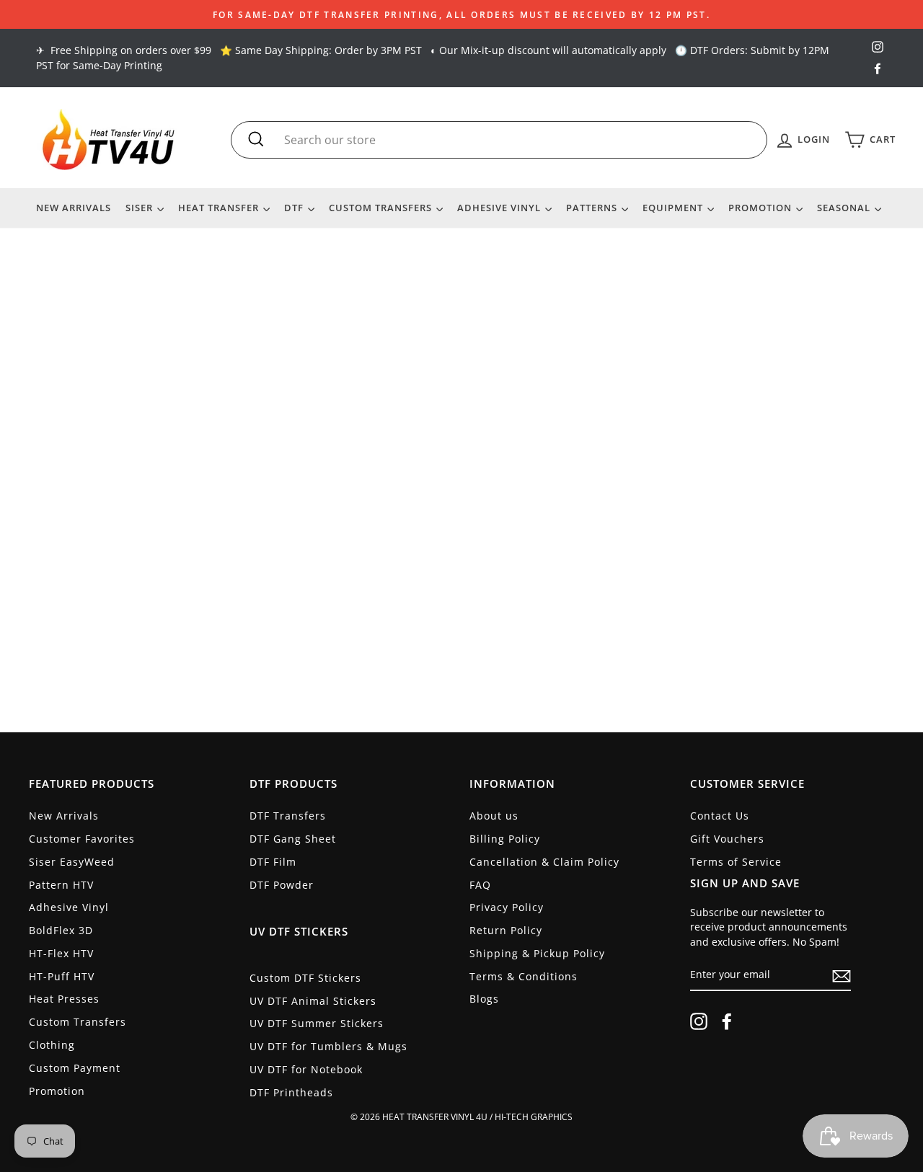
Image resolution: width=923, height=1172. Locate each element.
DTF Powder (281, 885)
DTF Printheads (291, 1092)
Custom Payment (74, 1068)
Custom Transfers (382, 207)
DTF (295, 207)
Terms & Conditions (523, 976)
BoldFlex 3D (61, 930)
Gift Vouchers (727, 838)
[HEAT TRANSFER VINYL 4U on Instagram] (698, 1021)
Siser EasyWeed (72, 862)
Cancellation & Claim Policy (544, 862)
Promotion (761, 207)
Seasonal (845, 207)
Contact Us (719, 815)
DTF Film (272, 862)
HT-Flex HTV (61, 953)
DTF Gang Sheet (292, 838)
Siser (140, 207)
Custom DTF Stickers (305, 978)
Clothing (52, 1045)
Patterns (593, 207)
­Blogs (484, 998)
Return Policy (505, 930)
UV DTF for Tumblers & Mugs (328, 1046)
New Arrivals (73, 207)
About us (493, 815)
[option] (461, 14)
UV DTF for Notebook (306, 1069)
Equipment (674, 207)
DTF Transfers (287, 815)
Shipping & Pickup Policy (537, 953)
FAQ (480, 885)
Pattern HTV (61, 885)
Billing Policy (504, 838)
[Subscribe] (841, 976)
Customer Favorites (82, 838)
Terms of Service (736, 862)
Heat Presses (64, 998)
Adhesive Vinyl (500, 207)
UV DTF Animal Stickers (312, 1001)
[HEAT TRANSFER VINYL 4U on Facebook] (727, 1021)
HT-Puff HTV (61, 976)
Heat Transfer (220, 207)
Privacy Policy (506, 907)
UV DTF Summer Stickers (316, 1023)
